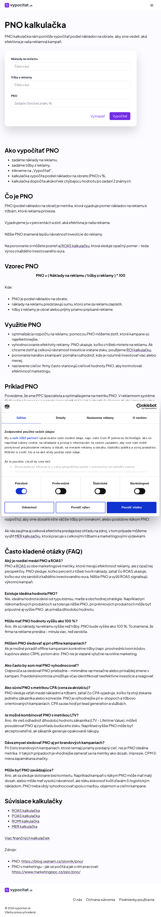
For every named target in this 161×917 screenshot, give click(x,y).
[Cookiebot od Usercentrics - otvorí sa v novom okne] (139, 406)
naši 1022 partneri (25, 438)
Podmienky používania (136, 899)
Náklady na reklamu (24, 59)
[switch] (60, 491)
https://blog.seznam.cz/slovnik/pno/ (52, 861)
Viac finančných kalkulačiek (27, 838)
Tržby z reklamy (21, 77)
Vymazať (98, 116)
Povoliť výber (80, 507)
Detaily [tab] (61, 417)
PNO (14, 95)
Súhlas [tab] (21, 417)
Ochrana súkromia (100, 899)
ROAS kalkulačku (75, 245)
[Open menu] (151, 5)
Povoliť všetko (132, 507)
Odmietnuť (29, 507)
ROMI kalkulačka (25, 821)
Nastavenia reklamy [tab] (100, 417)
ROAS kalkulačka (26, 810)
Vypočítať (120, 116)
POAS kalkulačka (26, 815)
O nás (77, 899)
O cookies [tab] (140, 417)
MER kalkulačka (24, 826)
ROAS (21, 566)
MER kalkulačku (27, 536)
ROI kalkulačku (138, 350)
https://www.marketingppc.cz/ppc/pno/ (46, 871)
